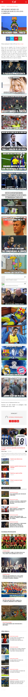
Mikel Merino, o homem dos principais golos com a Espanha (17, 510)
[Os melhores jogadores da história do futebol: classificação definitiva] (5, 638)
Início (3, 6)
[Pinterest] (16, 39)
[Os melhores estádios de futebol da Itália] (5, 660)
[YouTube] (18, 421)
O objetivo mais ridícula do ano (16, 459)
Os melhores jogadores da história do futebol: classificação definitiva (17, 639)
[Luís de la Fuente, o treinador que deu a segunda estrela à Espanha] (5, 502)
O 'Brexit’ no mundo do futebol (16, 480)
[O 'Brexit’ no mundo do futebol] (5, 482)
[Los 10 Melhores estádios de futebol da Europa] (5, 671)
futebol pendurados (16, 417)
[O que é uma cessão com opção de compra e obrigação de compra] (5, 517)
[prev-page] (2, 690)
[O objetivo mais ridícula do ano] (5, 461)
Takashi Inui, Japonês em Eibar (16, 473)
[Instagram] (13, 421)
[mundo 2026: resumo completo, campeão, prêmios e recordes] (14, 589)
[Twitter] (12, 39)
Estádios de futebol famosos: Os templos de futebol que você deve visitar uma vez (18, 650)
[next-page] (4, 690)
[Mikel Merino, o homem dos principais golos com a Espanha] (5, 509)
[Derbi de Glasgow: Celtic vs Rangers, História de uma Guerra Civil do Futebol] (5, 682)
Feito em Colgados (12, 6)
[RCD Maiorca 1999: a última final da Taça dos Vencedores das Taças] (14, 541)
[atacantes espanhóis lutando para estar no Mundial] (5, 468)
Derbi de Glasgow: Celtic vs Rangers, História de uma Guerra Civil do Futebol (17, 682)
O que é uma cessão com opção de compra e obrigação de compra (18, 517)
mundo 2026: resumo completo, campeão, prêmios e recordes (12, 601)
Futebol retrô (6, 574)
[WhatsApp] (20, 39)
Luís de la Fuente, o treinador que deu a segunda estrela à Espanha (18, 502)
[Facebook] (8, 39)
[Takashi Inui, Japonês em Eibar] (5, 475)
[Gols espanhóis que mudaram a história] (5, 494)
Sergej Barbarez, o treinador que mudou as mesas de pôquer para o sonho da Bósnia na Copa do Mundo (18, 525)
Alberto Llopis (20, 43)
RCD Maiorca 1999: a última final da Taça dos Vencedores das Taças (14, 553)
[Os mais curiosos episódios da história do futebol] (14, 437)
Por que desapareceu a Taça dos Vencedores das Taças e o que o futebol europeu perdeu (13, 577)
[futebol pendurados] (7, 417)
